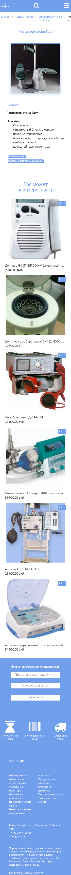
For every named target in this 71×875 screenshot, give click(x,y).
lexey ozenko (33, 872)
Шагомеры (44, 790)
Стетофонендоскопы (51, 794)
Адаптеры (44, 775)
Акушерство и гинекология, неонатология (17, 779)
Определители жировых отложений (47, 783)
